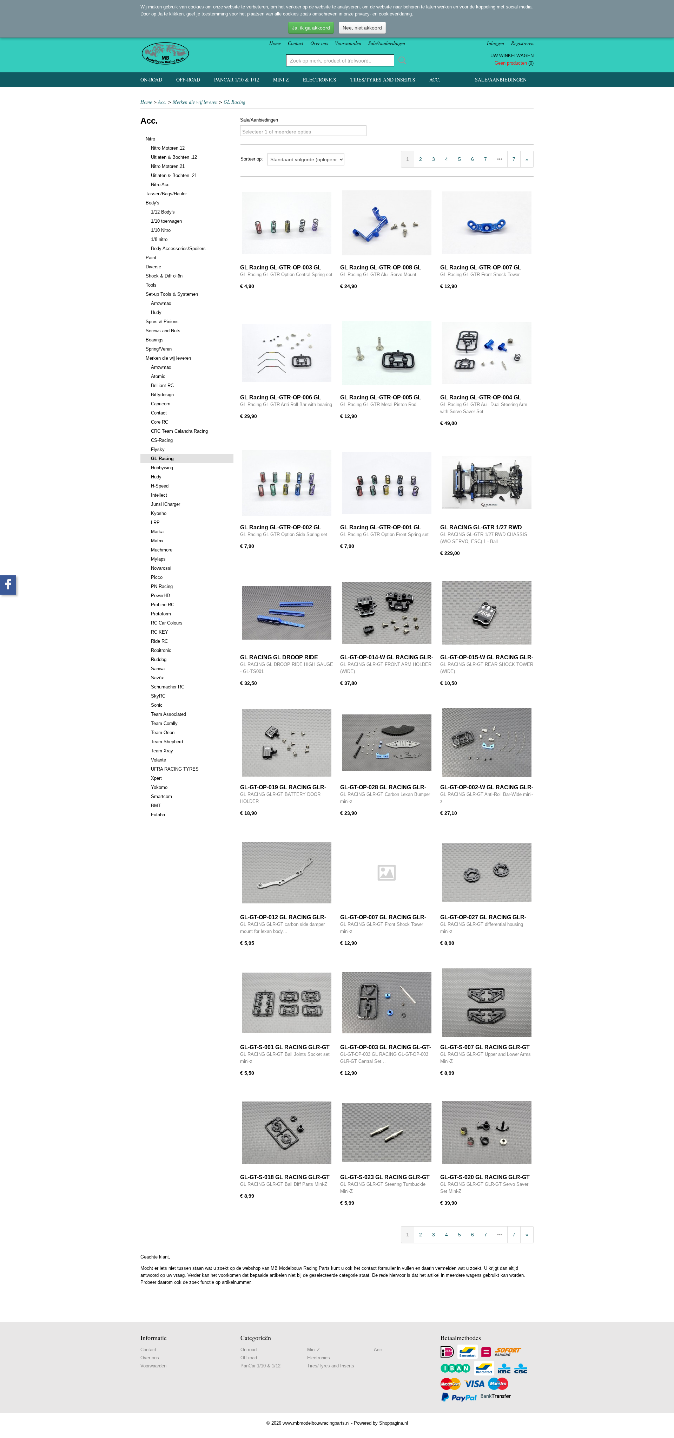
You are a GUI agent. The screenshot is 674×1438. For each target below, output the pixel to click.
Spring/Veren (159, 349)
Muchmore (161, 550)
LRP (155, 522)
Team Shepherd (167, 741)
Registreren (522, 43)
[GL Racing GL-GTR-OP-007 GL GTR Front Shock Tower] (486, 223)
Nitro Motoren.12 (168, 148)
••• (499, 159)
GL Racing (234, 101)
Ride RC (159, 641)
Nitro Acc (160, 184)
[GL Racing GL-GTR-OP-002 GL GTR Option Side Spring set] (286, 483)
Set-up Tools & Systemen (172, 294)
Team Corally (164, 723)
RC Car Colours (167, 623)
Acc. (434, 79)
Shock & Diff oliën (164, 276)
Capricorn (160, 403)
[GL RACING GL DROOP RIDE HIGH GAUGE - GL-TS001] (286, 613)
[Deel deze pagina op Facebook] (8, 585)
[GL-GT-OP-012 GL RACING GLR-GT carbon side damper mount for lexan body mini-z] (286, 873)
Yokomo (159, 787)
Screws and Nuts (163, 330)
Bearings (155, 339)
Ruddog (158, 659)
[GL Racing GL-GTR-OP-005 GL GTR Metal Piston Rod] (386, 353)
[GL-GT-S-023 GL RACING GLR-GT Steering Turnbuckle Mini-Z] (386, 1133)
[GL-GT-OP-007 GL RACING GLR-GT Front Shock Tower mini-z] (386, 873)
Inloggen (495, 43)
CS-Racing (162, 440)
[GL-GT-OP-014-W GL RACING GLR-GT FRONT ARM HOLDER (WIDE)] (386, 613)
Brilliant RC (162, 385)
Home (275, 43)
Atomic (158, 376)
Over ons (319, 43)
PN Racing (162, 586)
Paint (151, 257)
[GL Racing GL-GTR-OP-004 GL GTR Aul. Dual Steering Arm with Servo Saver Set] (486, 353)
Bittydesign (162, 394)
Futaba (158, 814)
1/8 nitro (159, 239)
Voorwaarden (348, 43)
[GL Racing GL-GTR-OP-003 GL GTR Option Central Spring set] (286, 223)
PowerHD (160, 595)
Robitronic (161, 650)
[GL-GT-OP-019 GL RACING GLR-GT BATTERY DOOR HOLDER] (286, 743)
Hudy (156, 312)
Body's (152, 202)
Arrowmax (161, 303)
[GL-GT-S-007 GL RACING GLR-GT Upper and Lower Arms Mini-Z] (486, 1003)
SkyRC (158, 696)
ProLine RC (162, 604)
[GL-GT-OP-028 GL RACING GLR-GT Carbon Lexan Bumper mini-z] (386, 743)
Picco (157, 577)
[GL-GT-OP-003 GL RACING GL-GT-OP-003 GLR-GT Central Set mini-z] (386, 1003)
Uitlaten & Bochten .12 (174, 157)
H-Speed (159, 486)
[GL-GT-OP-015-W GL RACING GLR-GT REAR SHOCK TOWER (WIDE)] (486, 613)
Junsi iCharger (165, 504)
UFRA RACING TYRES (175, 769)
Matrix (157, 540)
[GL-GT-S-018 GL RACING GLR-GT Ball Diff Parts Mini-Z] (286, 1133)
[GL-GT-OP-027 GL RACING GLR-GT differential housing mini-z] (486, 873)
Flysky (158, 449)
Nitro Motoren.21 (168, 166)
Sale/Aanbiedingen (386, 43)
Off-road (188, 79)
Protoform (161, 613)
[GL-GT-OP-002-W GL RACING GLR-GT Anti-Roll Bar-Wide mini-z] (486, 743)
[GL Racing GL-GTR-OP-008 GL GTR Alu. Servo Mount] (386, 223)
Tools (151, 285)
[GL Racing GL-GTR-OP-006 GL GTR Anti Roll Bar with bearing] (286, 353)
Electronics (319, 79)
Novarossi (161, 568)
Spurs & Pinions (162, 321)
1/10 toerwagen (166, 221)
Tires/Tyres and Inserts (382, 79)
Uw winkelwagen (512, 55)
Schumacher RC (167, 686)
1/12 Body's (163, 212)
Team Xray (162, 750)
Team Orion (162, 732)
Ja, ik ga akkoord (311, 28)
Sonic (157, 705)
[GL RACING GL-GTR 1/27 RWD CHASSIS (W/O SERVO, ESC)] (486, 483)
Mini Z (281, 79)
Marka (157, 531)
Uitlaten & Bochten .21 (174, 175)
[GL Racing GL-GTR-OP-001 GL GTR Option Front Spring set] (386, 483)
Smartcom (161, 796)
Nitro (150, 139)
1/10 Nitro (161, 230)
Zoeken (401, 60)
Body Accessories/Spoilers (178, 248)
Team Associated (168, 714)
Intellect (159, 495)
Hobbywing (162, 467)
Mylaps (158, 559)
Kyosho (158, 513)
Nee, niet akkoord (362, 28)
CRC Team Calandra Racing (179, 431)
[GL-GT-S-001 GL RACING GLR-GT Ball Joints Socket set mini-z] (286, 1003)
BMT (156, 805)
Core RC (159, 422)
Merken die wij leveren (195, 101)
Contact (295, 43)
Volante (158, 760)
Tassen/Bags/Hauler (166, 193)
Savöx (157, 677)
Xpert (156, 778)
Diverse (153, 266)
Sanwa (158, 668)
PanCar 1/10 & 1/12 (236, 79)
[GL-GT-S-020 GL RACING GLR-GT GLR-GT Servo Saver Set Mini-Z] (486, 1133)
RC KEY (159, 632)
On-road (151, 79)
